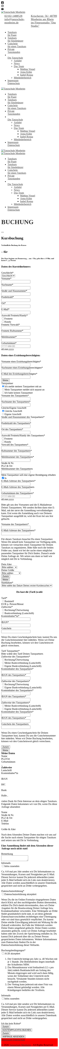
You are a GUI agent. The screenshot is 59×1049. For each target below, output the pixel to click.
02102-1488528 (13, 16)
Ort (3, 303)
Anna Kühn (26, 72)
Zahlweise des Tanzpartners (15, 656)
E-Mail (5, 309)
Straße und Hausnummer (14, 291)
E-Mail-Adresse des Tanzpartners (18, 481)
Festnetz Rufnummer (12, 330)
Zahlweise (7, 607)
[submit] (2, 232)
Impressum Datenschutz (13, 1039)
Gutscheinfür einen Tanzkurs (17, 45)
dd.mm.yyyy (7, 349)
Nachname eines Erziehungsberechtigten (22, 367)
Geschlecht (7, 272)
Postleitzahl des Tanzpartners (16, 423)
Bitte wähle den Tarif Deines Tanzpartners (22, 653)
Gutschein (6, 628)
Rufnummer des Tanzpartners (16, 450)
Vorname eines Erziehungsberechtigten (21, 361)
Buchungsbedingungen (13, 950)
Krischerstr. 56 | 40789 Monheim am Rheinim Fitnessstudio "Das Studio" (44, 20)
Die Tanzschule (15, 57)
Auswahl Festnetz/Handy (14, 315)
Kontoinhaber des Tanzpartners (17, 669)
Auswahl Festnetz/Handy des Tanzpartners (23, 435)
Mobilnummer (9, 337)
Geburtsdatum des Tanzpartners (17, 493)
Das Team (19, 66)
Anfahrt (18, 60)
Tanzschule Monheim (20, 1045)
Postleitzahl (7, 297)
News (17, 63)
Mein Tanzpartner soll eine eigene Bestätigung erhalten (28, 475)
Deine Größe (7, 570)
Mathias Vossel (27, 69)
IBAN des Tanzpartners (13, 675)
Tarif (4, 598)
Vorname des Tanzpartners (15, 395)
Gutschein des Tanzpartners (15, 724)
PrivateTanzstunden (14, 50)
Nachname (7, 284)
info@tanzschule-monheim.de (14, 21)
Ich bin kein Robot (11, 1023)
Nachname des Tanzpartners (16, 401)
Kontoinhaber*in (10, 616)
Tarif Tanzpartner (10, 651)
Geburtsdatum (9, 343)
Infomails (6, 863)
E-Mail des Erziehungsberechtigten (19, 373)
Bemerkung (7, 854)
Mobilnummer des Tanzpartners (17, 457)
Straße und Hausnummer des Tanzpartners (23, 417)
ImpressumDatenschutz (14, 82)
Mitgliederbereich (22, 77)
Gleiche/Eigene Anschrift (13, 408)
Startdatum (7, 582)
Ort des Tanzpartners (12, 429)
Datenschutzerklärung (12, 891)
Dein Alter (6, 564)
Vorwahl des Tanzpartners (14, 444)
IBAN (5, 622)
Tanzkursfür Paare (12, 33)
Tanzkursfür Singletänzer (15, 39)
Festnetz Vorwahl (10, 324)
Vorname (6, 278)
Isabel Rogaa (26, 74)
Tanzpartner (7, 383)
